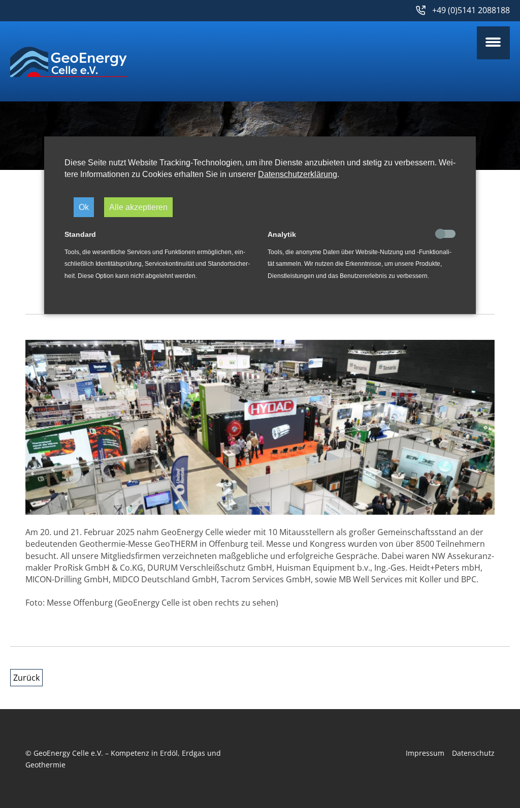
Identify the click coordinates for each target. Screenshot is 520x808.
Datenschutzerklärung (297, 174)
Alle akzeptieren (138, 207)
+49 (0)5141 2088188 (471, 10)
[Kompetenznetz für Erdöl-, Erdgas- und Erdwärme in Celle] (68, 72)
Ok (84, 207)
